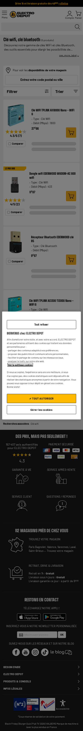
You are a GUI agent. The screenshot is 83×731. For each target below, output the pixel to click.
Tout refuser (41, 324)
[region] (41, 365)
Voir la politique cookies (20, 364)
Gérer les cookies (41, 409)
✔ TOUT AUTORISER (41, 398)
